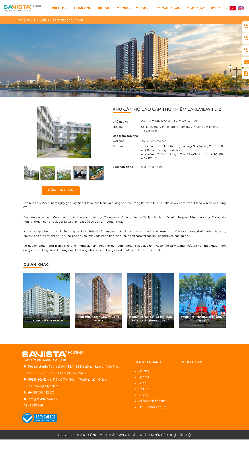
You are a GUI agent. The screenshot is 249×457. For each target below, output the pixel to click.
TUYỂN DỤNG (195, 8)
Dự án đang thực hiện (67, 20)
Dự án (41, 20)
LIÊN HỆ (215, 8)
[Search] (226, 8)
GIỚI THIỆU (58, 8)
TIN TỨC (122, 8)
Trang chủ (24, 20)
